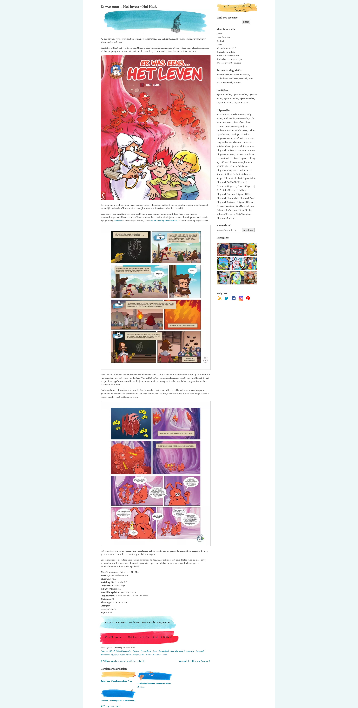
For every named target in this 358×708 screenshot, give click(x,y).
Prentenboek (223, 74)
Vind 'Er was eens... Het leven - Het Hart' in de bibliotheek (139, 637)
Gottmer (250, 138)
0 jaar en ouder (224, 94)
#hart (154, 651)
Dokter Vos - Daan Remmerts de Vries (116, 681)
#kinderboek (163, 651)
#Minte (148, 655)
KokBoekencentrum (237, 150)
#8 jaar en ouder (118, 655)
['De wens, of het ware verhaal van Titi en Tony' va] (250, 249)
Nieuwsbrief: (224, 225)
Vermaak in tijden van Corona (193, 661)
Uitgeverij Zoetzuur (226, 202)
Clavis (248, 122)
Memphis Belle (245, 162)
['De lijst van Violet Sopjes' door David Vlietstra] (250, 263)
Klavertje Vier (232, 146)
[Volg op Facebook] (233, 298)
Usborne (221, 206)
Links (219, 45)
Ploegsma (231, 170)
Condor (220, 126)
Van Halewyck (242, 206)
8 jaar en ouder (247, 98)
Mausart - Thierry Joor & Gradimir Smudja (118, 701)
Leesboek (234, 74)
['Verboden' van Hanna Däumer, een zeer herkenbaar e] (236, 249)
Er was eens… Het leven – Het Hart (129, 6)
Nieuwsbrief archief (226, 48)
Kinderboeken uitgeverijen (229, 59)
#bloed (111, 651)
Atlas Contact (223, 114)
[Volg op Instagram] (241, 298)
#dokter (136, 651)
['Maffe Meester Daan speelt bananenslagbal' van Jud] (236, 277)
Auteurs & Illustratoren (228, 56)
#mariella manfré (177, 651)
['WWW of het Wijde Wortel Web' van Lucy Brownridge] (223, 263)
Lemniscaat (249, 154)
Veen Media (245, 210)
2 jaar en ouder (240, 94)
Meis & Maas (231, 162)
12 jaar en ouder (241, 102)
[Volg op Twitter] (226, 298)
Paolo (234, 166)
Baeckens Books (238, 114)
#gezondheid (146, 651)
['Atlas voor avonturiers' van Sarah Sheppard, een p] (223, 277)
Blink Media (229, 118)
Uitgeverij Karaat (245, 202)
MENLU (220, 166)
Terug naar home (111, 706)
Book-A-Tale (242, 118)
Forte (229, 138)
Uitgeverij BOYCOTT (226, 182)
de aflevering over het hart (164, 220)
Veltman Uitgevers (226, 214)
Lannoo (238, 154)
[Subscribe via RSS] (219, 298)
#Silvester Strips (160, 655)
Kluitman (244, 146)
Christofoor (238, 122)
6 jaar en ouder (231, 98)
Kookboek (244, 74)
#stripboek (105, 655)
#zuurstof (199, 651)
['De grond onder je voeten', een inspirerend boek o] (250, 277)
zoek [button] (246, 21)
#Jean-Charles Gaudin (135, 655)
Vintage (237, 82)
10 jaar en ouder (224, 102)
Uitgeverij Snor (247, 198)
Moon (227, 166)
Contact (220, 41)
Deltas (252, 130)
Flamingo (234, 134)
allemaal (118, 220)
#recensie (190, 651)
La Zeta (230, 154)
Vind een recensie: (227, 17)
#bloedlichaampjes (123, 651)
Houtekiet (247, 142)
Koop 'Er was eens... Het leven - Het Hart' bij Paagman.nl (137, 622)
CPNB (227, 126)
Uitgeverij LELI (243, 194)
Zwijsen (230, 218)
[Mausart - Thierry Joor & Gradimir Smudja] (118, 697)
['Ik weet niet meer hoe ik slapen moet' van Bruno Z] (223, 249)
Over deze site (223, 37)
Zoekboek (233, 78)
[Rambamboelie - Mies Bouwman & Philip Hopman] (154, 680)
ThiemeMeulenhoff (233, 178)
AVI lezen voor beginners (229, 63)
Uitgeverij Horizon (226, 194)
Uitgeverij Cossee (235, 186)
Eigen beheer (223, 134)
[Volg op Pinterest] (248, 298)
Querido (241, 170)
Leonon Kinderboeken (227, 158)
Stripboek (227, 82)
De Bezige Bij (237, 126)
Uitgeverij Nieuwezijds (227, 198)
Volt (238, 214)
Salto (238, 174)
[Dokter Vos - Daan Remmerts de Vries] (118, 677)
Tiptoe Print (249, 178)
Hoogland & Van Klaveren (229, 142)
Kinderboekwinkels (226, 52)
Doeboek (243, 78)
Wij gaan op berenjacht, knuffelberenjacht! (124, 661)
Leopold (243, 158)
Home (219, 34)
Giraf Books (239, 138)
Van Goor (230, 206)
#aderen (104, 651)
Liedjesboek (222, 78)
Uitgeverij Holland (237, 190)
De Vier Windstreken (237, 130)
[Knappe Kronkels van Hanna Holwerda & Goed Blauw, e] (236, 263)
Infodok (220, 146)
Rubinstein (230, 174)
